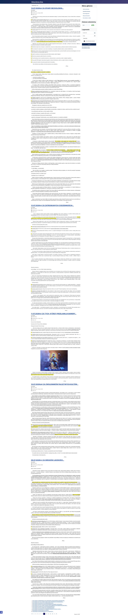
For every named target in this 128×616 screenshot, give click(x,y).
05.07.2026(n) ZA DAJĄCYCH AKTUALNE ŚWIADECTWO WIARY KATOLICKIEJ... (47, 604)
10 (46, 613)
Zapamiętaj (85, 38)
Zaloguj (89, 44)
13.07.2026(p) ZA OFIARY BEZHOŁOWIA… (47, 8)
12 (50, 613)
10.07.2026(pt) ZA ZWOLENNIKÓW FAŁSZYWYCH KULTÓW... (54, 384)
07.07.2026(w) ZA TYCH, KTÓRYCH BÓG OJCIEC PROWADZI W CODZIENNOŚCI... (48, 601)
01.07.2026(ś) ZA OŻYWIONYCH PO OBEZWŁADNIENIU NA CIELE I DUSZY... (47, 609)
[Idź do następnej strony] (54, 614)
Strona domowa (86, 9)
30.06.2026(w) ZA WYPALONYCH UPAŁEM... (41, 610)
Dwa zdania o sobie (87, 17)
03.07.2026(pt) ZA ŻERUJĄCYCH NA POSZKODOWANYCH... (44, 606)
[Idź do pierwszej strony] (32, 614)
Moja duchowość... (86, 15)
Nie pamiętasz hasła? (86, 46)
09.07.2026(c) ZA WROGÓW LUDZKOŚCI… (47, 460)
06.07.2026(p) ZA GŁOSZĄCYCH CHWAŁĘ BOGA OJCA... (43, 603)
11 (48, 613)
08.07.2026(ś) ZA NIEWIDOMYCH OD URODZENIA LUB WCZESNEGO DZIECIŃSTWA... (49, 600)
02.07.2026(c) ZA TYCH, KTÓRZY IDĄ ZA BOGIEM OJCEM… (44, 607)
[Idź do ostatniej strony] (56, 614)
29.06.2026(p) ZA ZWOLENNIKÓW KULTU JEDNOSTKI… (43, 611)
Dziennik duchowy (86, 11)
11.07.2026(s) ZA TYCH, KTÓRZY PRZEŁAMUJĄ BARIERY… (53, 314)
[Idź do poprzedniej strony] (34, 614)
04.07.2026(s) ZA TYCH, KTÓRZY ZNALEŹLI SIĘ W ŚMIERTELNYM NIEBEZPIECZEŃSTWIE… (50, 605)
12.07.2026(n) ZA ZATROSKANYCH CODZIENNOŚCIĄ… (52, 205)
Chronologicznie (86, 13)
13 (52, 613)
